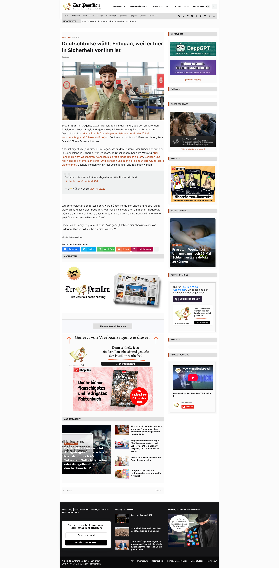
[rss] (214, 16)
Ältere (158, 490)
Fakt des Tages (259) (141, 515)
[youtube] (205, 16)
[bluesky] (192, 16)
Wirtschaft (76, 16)
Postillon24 (182, 6)
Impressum (142, 561)
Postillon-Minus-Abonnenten (186, 288)
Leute (92, 16)
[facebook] (179, 16)
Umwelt (143, 16)
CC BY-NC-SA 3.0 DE (72, 563)
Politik (66, 16)
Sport (85, 16)
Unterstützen (137, 6)
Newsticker (153, 16)
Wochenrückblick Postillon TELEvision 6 (192, 394)
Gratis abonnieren (86, 542)
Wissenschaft (110, 16)
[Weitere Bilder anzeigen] (193, 149)
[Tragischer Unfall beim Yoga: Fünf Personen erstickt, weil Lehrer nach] (122, 444)
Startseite (118, 6)
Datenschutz (157, 561)
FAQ (132, 561)
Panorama (123, 16)
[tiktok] (209, 16)
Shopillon (198, 6)
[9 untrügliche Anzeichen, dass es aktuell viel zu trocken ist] (122, 531)
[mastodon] (196, 16)
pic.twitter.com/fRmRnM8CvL (82, 181)
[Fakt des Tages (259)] (122, 518)
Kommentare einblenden (113, 326)
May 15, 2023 (97, 188)
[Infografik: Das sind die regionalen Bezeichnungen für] (122, 474)
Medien (100, 16)
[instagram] (200, 16)
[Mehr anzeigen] (156, 249)
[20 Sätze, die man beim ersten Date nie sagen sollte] (122, 461)
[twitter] (188, 16)
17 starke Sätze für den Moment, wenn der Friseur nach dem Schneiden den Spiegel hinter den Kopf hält (147, 430)
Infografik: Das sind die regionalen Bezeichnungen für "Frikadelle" (146, 473)
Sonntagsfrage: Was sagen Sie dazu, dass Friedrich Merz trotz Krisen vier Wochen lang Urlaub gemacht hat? (146, 545)
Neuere (68, 490)
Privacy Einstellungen (177, 561)
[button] (207, 6)
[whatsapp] (183, 16)
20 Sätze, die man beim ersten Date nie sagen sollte (146, 458)
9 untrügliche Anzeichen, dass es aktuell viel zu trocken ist (146, 529)
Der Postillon (160, 6)
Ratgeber (133, 16)
